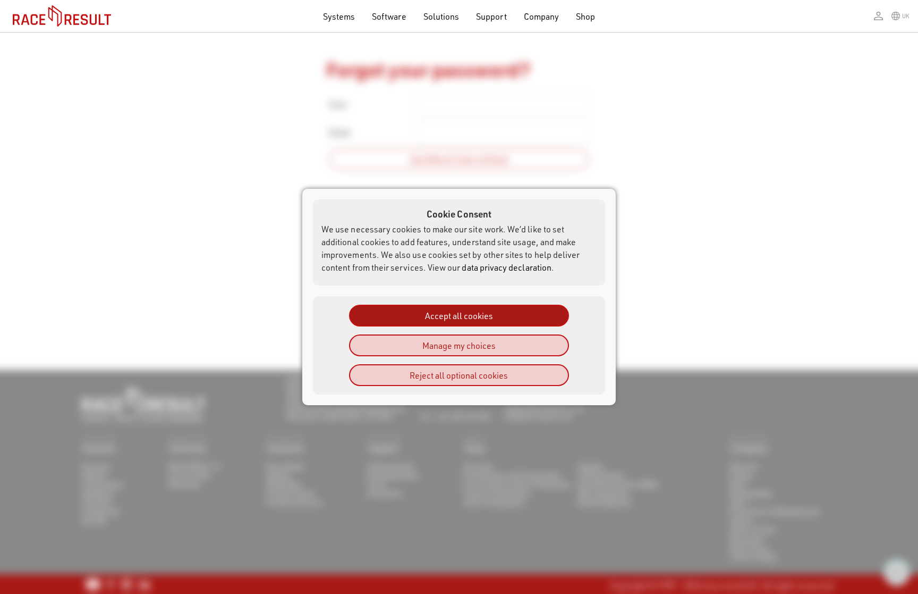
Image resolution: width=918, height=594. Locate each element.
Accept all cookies (459, 315)
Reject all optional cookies (459, 375)
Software (389, 16)
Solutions (441, 16)
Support (491, 16)
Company (541, 16)
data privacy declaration (506, 267)
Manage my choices (459, 345)
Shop (585, 16)
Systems (339, 16)
